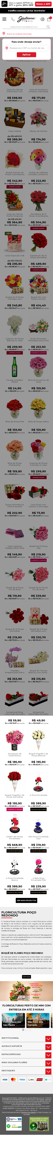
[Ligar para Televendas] (13, 19)
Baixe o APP (43, 4)
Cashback (42, 19)
